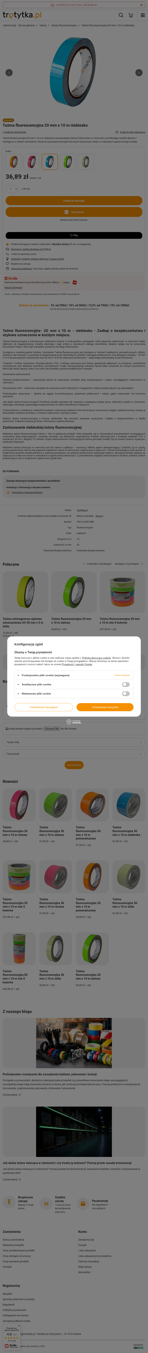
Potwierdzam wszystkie (105, 707)
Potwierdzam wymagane (44, 707)
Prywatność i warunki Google (77, 664)
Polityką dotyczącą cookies (96, 658)
